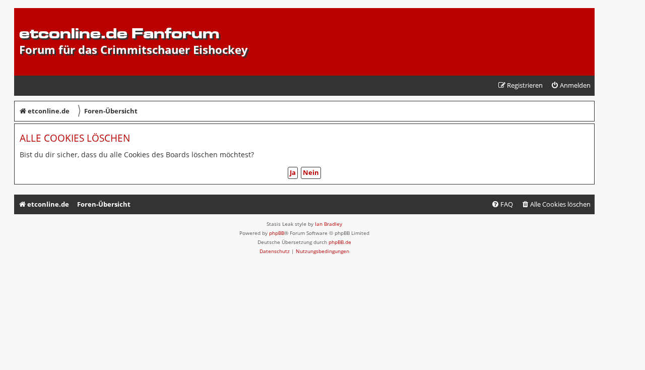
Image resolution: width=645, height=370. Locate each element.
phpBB (276, 232)
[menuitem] (571, 85)
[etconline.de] (25, 13)
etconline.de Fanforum (119, 33)
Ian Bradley (328, 223)
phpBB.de (340, 241)
